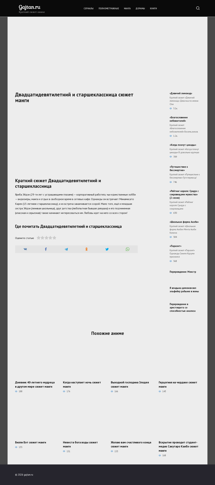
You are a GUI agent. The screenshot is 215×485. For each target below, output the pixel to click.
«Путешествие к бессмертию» (179, 168)
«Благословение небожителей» (179, 119)
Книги (153, 8)
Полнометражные (109, 8)
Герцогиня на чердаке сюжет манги (178, 384)
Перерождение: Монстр (183, 271)
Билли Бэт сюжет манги (30, 442)
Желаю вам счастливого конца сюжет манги (131, 444)
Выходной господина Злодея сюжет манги (130, 384)
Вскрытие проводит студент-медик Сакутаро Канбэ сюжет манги (178, 446)
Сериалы (89, 8)
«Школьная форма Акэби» (184, 221)
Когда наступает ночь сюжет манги (82, 384)
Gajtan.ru (29, 7)
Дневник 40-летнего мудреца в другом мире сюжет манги (35, 384)
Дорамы (140, 8)
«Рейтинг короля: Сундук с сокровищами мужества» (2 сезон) (184, 194)
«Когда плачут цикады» (183, 144)
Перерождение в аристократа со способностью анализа (183, 307)
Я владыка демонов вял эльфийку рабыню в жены (184, 289)
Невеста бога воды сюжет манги (80, 444)
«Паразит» (175, 246)
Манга (127, 8)
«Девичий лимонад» (181, 93)
